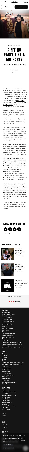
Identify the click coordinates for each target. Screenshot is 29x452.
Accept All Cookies (8, 448)
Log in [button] (26, 2)
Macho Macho (20, 100)
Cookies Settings (8, 444)
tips (13, 206)
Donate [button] (19, 7)
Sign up (7, 7)
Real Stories (14, 70)
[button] (2, 2)
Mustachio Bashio (8, 104)
